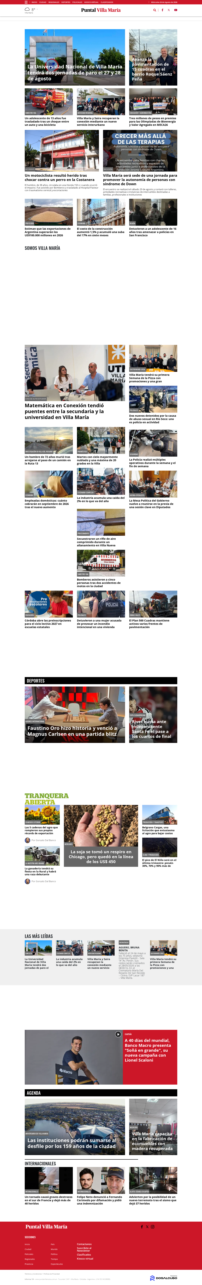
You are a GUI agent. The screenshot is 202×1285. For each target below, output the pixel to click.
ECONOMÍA (81, 223)
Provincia (29, 1264)
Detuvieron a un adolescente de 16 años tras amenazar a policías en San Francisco (152, 232)
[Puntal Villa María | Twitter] (168, 10)
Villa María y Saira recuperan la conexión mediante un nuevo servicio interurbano (98, 121)
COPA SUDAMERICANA (137, 715)
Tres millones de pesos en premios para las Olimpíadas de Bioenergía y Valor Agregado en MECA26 (152, 121)
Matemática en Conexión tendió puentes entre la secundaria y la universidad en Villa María (64, 411)
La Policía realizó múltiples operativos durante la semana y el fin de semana (152, 463)
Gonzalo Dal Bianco (46, 840)
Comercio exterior (32, 822)
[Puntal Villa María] (46, 1228)
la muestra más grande (34, 863)
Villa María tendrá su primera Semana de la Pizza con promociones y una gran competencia (149, 379)
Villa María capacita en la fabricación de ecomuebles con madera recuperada (152, 1141)
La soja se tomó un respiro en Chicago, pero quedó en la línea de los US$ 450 (101, 856)
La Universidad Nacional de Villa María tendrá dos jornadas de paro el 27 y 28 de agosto (74, 72)
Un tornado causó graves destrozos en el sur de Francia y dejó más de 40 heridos (48, 1200)
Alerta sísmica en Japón (139, 1192)
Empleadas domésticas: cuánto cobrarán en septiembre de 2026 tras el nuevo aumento (47, 504)
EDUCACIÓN (29, 615)
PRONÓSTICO (82, 452)
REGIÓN (132, 223)
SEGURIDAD (134, 454)
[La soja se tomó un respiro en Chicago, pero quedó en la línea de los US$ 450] (101, 826)
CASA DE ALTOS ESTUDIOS (35, 399)
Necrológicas (124, 942)
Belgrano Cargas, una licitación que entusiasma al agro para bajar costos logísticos (158, 832)
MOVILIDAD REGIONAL (85, 113)
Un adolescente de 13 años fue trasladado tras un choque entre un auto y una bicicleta (47, 121)
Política (54, 1254)
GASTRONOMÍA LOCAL (137, 369)
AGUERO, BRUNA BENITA (129, 949)
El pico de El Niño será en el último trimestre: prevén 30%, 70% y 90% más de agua (159, 864)
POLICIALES (134, 410)
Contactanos (84, 1244)
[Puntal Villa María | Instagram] (152, 1226)
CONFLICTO (29, 60)
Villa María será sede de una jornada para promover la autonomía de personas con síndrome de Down (140, 179)
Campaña (128, 1034)
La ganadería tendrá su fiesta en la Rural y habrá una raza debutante (40, 871)
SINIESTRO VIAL (30, 113)
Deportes (65, 2)
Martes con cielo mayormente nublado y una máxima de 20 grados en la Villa (97, 460)
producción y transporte (153, 822)
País (53, 1244)
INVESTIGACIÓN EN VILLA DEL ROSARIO (39, 452)
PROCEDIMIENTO (83, 533)
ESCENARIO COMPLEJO (86, 492)
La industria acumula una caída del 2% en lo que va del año (101, 499)
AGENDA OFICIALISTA (137, 495)
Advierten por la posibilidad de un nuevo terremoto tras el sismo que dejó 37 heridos (152, 1200)
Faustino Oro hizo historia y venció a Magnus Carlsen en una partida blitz (72, 731)
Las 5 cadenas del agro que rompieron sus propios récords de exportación (41, 830)
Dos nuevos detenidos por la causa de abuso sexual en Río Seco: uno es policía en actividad (152, 419)
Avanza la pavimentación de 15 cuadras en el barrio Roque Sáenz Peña (152, 69)
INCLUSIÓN (108, 169)
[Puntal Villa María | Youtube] (175, 10)
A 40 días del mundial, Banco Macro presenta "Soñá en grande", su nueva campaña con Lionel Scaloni (148, 1050)
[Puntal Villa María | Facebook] (162, 10)
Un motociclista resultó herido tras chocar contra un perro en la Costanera (60, 177)
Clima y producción (151, 855)
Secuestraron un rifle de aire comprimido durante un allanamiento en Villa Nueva (96, 542)
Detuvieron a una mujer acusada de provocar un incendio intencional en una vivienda (99, 624)
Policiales (77, 2)
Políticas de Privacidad (52, 1274)
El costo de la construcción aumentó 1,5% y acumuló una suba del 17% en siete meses (100, 232)
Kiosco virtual (91, 2)
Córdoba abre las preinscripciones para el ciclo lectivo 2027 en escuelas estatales (48, 624)
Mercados (69, 844)
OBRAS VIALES (135, 615)
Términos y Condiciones (33, 1274)
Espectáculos (57, 1264)
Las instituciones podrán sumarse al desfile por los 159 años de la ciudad (72, 1143)
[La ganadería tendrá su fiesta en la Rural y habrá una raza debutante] (42, 856)
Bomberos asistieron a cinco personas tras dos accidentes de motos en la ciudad (99, 583)
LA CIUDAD (133, 53)
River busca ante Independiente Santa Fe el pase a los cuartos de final (151, 729)
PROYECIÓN (29, 223)
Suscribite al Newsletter (84, 1249)
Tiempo (54, 1259)
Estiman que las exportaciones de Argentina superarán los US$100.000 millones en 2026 (48, 232)
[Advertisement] (48, 529)
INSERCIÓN (133, 1127)
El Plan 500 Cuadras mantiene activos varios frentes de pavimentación (149, 624)
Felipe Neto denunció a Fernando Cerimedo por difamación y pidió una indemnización (99, 1200)
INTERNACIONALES (31, 1192)
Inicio (34, 2)
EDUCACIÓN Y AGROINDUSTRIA (140, 113)
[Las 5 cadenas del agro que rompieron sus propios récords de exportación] (42, 814)
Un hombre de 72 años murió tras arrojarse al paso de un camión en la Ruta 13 (48, 460)
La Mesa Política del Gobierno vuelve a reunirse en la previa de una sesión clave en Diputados (151, 504)
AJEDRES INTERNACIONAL (34, 721)
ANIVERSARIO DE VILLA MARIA (36, 1134)
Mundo (54, 1249)
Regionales (54, 2)
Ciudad (42, 2)
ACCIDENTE (29, 169)
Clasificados (107, 2)
